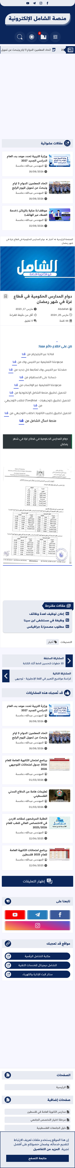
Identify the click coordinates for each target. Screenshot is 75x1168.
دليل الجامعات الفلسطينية (51, 1127)
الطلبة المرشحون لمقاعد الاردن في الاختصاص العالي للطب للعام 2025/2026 (26, 823)
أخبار (51, 239)
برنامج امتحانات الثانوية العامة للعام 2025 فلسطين (28, 852)
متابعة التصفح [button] (38, 1158)
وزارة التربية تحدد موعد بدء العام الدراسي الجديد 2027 (27, 158)
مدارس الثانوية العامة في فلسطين (46, 1111)
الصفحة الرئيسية (65, 239)
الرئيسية (61, 1087)
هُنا (24, 354)
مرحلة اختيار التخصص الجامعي (48, 1119)
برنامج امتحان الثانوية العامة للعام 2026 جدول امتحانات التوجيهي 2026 (26, 764)
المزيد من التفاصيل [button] (46, 1149)
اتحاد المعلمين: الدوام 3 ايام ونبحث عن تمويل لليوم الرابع (33, 49)
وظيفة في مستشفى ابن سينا (44, 620)
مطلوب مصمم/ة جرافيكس (45, 626)
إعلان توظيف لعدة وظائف (46, 614)
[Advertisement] (37, 96)
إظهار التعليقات (34, 881)
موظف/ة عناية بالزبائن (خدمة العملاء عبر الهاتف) (28, 213)
